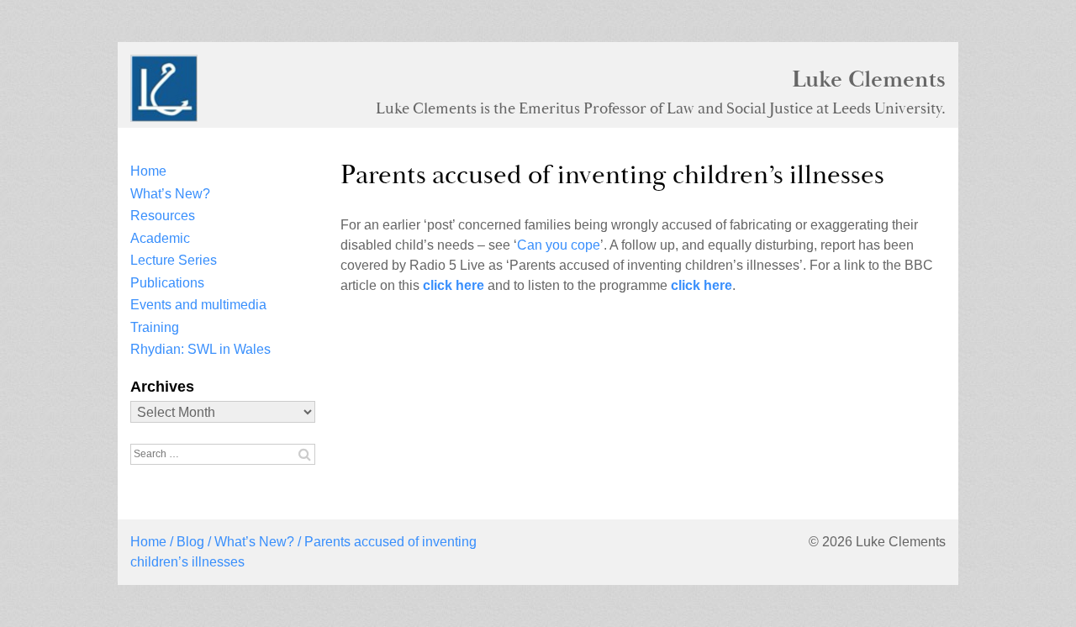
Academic (160, 238)
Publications (167, 283)
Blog (190, 542)
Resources (162, 215)
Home (148, 171)
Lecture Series (173, 260)
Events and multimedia (198, 305)
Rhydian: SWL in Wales (200, 349)
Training (154, 327)
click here (453, 285)
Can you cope (558, 245)
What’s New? (170, 194)
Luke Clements (869, 79)
